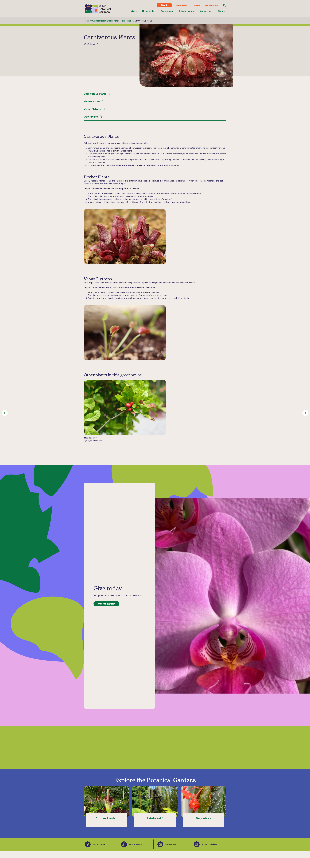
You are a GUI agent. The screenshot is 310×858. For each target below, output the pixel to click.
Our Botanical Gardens (102, 21)
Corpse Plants (106, 818)
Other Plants (91, 116)
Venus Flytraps (92, 109)
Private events (186, 11)
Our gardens (167, 11)
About (221, 11)
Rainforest (154, 818)
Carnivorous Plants (95, 93)
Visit (133, 11)
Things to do (148, 11)
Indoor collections (124, 21)
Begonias (203, 818)
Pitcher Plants (92, 101)
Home (86, 21)
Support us (205, 11)
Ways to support (106, 603)
